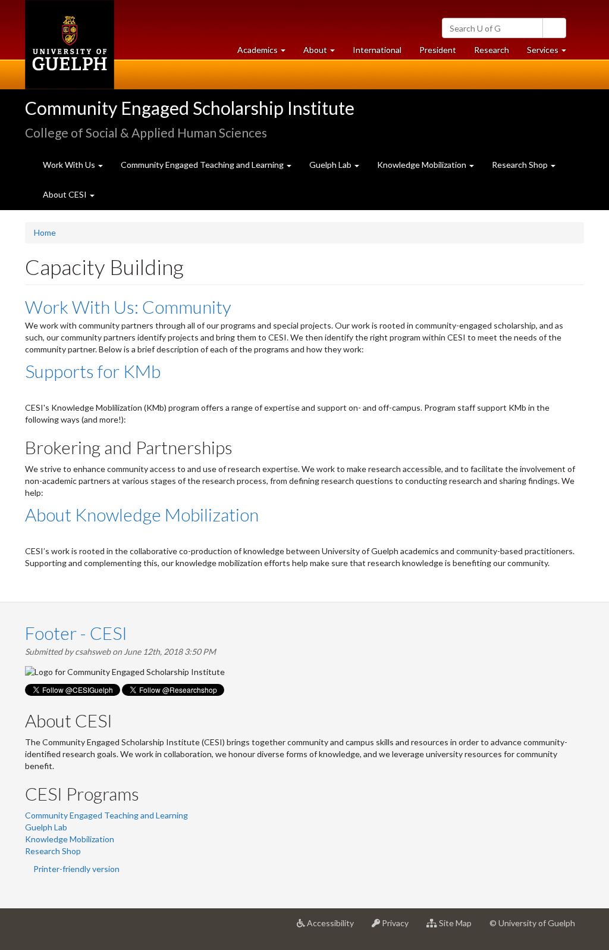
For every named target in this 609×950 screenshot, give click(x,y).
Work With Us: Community (128, 306)
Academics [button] (265, 53)
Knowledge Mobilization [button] (422, 165)
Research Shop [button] (521, 165)
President (437, 50)
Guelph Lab (46, 827)
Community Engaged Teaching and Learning (106, 815)
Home (45, 232)
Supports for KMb (93, 371)
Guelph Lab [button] (331, 165)
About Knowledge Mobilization (142, 514)
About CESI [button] (66, 194)
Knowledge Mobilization (69, 839)
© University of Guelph (532, 923)
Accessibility (334, 927)
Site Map (459, 927)
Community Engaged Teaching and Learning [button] (203, 165)
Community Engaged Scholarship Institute (189, 107)
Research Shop (53, 851)
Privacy (398, 927)
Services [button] (551, 53)
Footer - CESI (76, 632)
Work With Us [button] (70, 165)
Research (496, 53)
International (377, 50)
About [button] (323, 53)
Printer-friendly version (76, 869)
